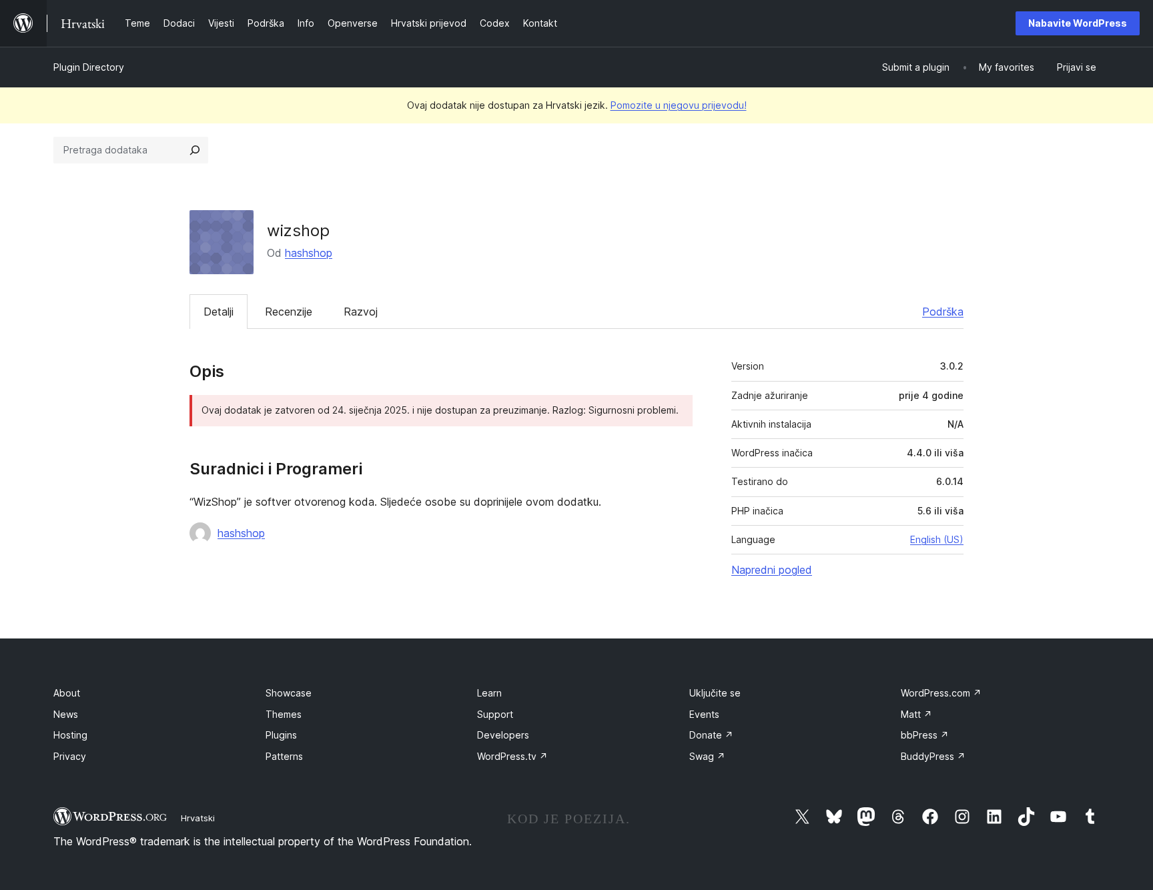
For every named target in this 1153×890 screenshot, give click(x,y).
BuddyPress (933, 756)
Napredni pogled (771, 569)
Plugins (281, 735)
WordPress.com (941, 693)
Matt (916, 714)
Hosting (70, 735)
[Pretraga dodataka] (194, 150)
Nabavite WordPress (1077, 23)
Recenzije (288, 311)
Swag (707, 756)
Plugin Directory (88, 67)
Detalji (219, 311)
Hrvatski (198, 818)
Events (704, 714)
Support (495, 714)
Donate (711, 735)
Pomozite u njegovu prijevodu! (679, 105)
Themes (284, 714)
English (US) (937, 539)
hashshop (308, 253)
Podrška (943, 311)
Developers (503, 735)
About (66, 693)
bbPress (925, 735)
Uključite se (715, 693)
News (65, 714)
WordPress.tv (512, 756)
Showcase (289, 693)
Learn (489, 693)
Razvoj (361, 311)
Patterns (284, 756)
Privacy (69, 756)
